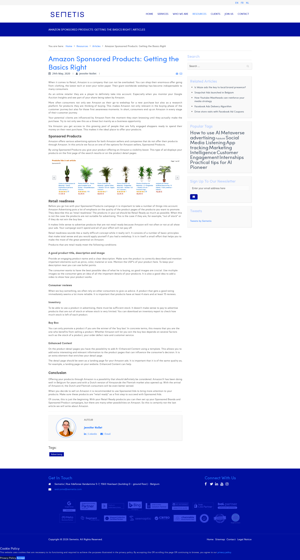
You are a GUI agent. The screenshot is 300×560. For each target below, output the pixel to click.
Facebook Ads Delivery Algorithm (212, 106)
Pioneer (198, 166)
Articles (96, 46)
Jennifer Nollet (93, 427)
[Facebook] (206, 484)
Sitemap (220, 539)
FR (242, 2)
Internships (231, 157)
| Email (107, 434)
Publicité (220, 138)
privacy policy (224, 552)
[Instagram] (227, 484)
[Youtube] (222, 484)
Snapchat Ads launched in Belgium (214, 92)
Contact (231, 539)
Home (69, 46)
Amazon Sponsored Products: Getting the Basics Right (113, 62)
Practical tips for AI (211, 162)
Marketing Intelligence (211, 149)
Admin (107, 539)
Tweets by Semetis (200, 220)
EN (237, 2)
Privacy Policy (8, 557)
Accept (21, 557)
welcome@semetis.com (68, 489)
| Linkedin (91, 434)
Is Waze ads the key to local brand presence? (220, 87)
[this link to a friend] (181, 73)
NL (247, 2)
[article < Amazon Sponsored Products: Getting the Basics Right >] (177, 73)
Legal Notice (244, 539)
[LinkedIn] (217, 484)
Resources (82, 46)
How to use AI (205, 132)
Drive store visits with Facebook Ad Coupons (219, 111)
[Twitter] (211, 484)
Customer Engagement (214, 154)
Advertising (56, 454)
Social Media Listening (214, 140)
